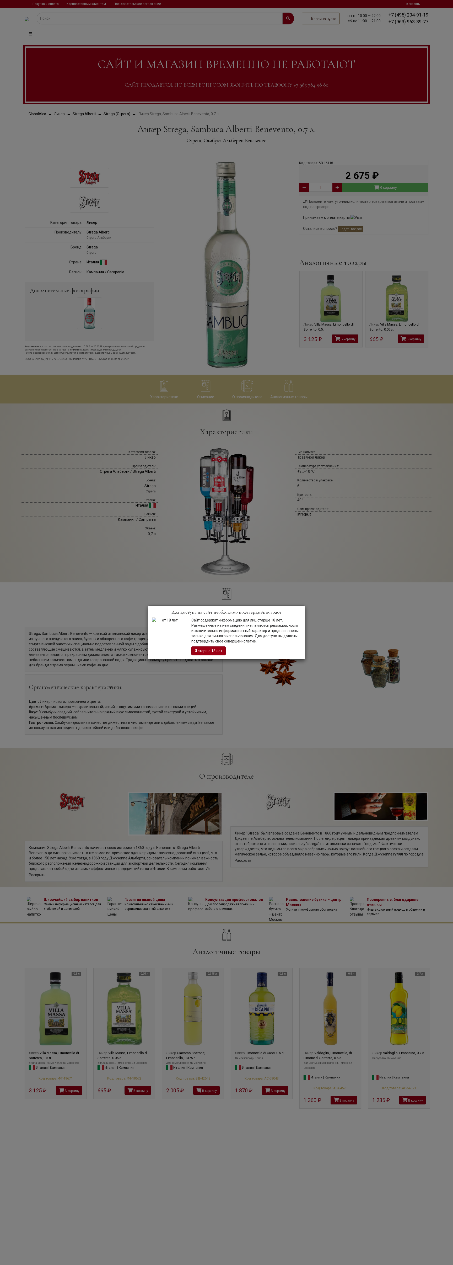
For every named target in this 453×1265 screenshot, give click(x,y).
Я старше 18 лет (208, 651)
